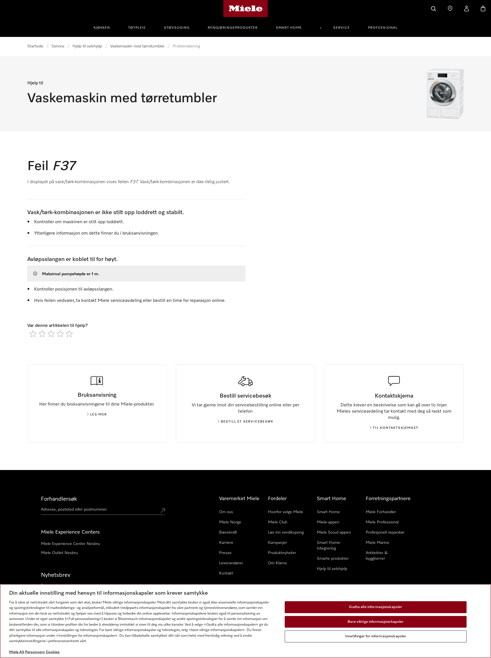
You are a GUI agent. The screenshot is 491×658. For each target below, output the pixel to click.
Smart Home (289, 28)
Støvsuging (177, 28)
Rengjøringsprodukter (233, 28)
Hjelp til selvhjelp (87, 46)
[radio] (33, 333)
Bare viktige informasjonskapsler (375, 622)
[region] (245, 621)
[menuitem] (104, 27)
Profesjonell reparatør (385, 532)
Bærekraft (228, 532)
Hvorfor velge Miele (285, 512)
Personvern (35, 652)
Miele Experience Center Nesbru (70, 544)
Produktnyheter (282, 553)
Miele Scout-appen (334, 532)
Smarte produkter (333, 559)
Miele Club (277, 522)
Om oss (226, 512)
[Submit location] (163, 510)
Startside (35, 46)
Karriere (226, 543)
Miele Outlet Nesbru (59, 553)
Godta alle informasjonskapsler (375, 607)
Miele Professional (382, 522)
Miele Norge (230, 522)
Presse (225, 553)
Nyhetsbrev (55, 575)
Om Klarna (277, 563)
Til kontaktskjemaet (395, 428)
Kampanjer (277, 543)
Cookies (53, 652)
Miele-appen (328, 522)
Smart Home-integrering (329, 545)
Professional (383, 28)
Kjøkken (101, 28)
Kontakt (226, 573)
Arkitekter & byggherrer (377, 556)
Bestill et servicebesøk (247, 421)
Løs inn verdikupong (286, 532)
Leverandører (231, 563)
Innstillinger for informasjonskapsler (375, 636)
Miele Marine (377, 543)
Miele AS (16, 652)
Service (341, 28)
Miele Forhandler (381, 512)
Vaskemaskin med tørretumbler (137, 46)
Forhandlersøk (59, 499)
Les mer (98, 414)
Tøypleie (137, 28)
